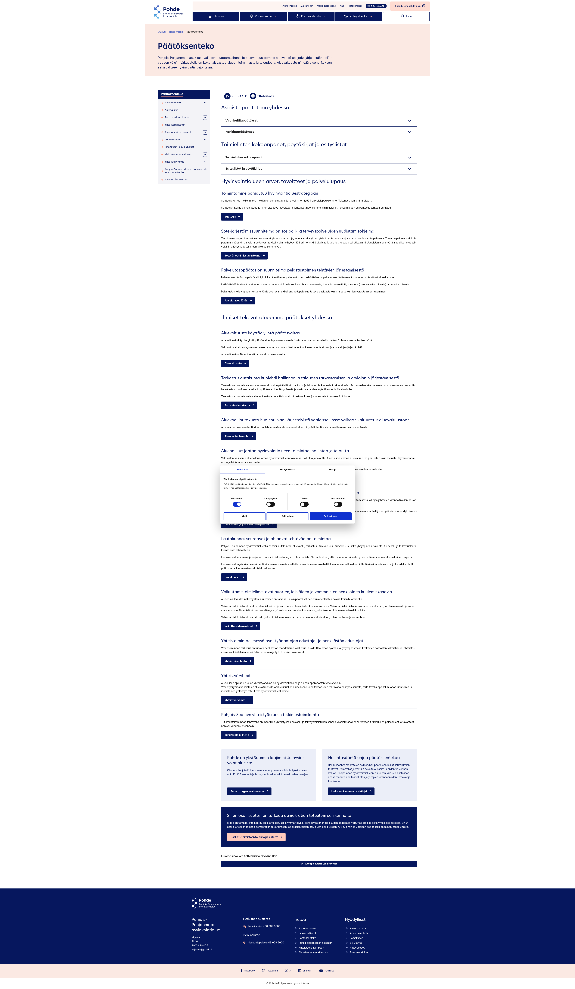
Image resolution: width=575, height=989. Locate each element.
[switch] (270, 504)
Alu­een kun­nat (358, 928)
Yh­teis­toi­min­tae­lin (235, 661)
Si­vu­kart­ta (356, 942)
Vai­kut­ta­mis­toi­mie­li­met (238, 626)
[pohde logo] (169, 11)
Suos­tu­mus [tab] (243, 469)
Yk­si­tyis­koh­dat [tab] (287, 469)
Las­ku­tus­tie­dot (307, 933)
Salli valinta (287, 516)
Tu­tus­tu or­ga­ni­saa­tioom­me (247, 791)
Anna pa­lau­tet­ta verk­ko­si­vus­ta (321, 864)
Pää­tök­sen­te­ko (307, 938)
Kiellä (244, 516)
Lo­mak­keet (356, 938)
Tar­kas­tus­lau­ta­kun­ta (237, 405)
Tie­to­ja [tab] (332, 469)
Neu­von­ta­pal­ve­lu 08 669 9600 (266, 942)
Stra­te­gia (230, 216)
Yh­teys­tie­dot (357, 947)
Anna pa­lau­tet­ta (359, 933)
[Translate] (376, 6)
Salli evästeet (331, 516)
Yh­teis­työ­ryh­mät (234, 700)
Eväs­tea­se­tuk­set (359, 952)
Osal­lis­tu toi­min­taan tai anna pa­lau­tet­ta (254, 837)
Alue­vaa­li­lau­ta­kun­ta (236, 436)
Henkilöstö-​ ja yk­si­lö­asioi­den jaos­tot (246, 524)
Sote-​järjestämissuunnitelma (242, 255)
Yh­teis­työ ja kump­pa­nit (312, 947)
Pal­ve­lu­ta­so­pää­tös (236, 300)
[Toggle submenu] (275, 16)
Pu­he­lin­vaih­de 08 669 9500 (264, 926)
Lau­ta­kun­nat (232, 577)
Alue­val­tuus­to (233, 363)
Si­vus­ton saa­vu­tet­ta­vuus (313, 952)
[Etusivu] (210, 16)
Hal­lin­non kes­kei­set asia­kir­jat (349, 791)
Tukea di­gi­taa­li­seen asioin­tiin (315, 942)
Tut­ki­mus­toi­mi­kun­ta (236, 735)
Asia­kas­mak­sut (308, 928)
